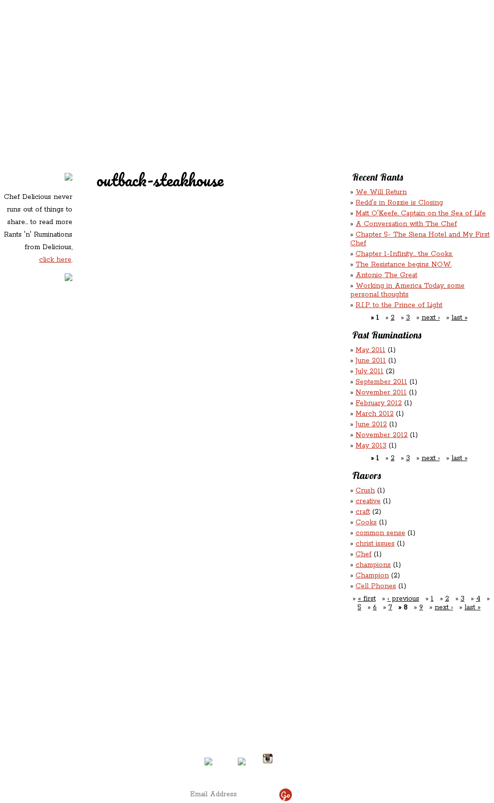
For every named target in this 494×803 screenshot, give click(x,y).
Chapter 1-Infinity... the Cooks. (404, 254)
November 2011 (381, 392)
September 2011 (381, 382)
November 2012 (382, 435)
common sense (380, 533)
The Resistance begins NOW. (404, 264)
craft (363, 511)
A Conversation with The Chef (406, 224)
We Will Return (381, 192)
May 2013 (371, 445)
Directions (80, 754)
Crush (365, 490)
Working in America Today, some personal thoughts (407, 290)
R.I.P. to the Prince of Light (399, 305)
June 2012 (371, 424)
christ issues (375, 543)
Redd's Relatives (185, 62)
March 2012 (375, 413)
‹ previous (403, 598)
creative (368, 501)
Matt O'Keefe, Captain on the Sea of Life (421, 213)
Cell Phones (376, 586)
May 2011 (370, 350)
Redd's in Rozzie (117, 61)
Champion (372, 575)
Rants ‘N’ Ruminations (412, 62)
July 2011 (370, 371)
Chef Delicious (354, 82)
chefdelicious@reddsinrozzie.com (238, 722)
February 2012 (379, 403)
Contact (186, 82)
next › (431, 317)
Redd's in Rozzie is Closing (399, 202)
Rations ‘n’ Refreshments (345, 62)
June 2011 (371, 360)
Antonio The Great (386, 275)
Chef (363, 554)
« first (367, 598)
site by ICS (398, 769)
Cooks (366, 522)
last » (459, 317)
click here (55, 259)
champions (373, 565)
